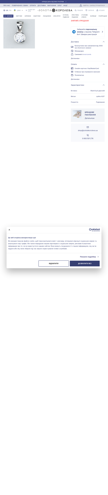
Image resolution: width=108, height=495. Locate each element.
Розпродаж (103, 16)
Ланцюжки (47, 16)
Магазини (51, 5)
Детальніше (75, 58)
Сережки (28, 16)
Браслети (56, 16)
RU (10, 10)
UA (7, 10)
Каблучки (36, 16)
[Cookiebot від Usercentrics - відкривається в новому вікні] (90, 230)
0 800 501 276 (31, 10)
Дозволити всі (84, 263)
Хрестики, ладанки (75, 16)
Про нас (6, 5)
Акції (65, 5)
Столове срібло (84, 16)
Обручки (19, 16)
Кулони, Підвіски (66, 16)
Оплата (33, 5)
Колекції (93, 16)
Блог (60, 5)
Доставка (42, 5)
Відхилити (53, 263)
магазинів (87, 54)
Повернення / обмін (20, 5)
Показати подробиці (88, 257)
